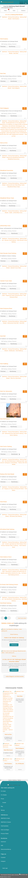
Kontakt (4, 802)
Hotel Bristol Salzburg (5, 603)
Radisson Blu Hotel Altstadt (7, 474)
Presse (2, 798)
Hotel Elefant (3, 501)
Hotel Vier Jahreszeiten (6, 391)
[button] (2, 618)
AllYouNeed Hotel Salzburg (7, 529)
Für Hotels (3, 791)
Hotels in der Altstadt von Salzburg (14, 637)
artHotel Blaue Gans (5, 225)
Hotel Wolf (2, 336)
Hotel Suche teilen (22, 618)
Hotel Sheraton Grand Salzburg (8, 253)
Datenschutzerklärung (6, 849)
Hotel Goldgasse (4, 108)
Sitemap (3, 810)
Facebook (3, 857)
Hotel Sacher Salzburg (6, 446)
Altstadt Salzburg (14, 634)
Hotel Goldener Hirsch (5, 557)
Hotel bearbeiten (4, 825)
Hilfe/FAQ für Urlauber (6, 822)
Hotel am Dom (3, 142)
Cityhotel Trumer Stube (6, 280)
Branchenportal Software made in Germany (9, 874)
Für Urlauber (4, 794)
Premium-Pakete (4, 833)
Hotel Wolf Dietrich (5, 419)
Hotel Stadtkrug (4, 363)
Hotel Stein (3, 73)
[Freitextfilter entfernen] (21, 2)
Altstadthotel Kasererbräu (6, 170)
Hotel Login (5, 868)
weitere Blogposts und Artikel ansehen (15, 676)
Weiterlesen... (14, 644)
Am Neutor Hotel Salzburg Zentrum (9, 584)
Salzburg (14, 656)
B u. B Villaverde (20, 763)
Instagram (3, 861)
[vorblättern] (24, 26)
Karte (14, 10)
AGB (2, 845)
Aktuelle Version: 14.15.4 (5, 876)
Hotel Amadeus (4, 38)
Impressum (3, 841)
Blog (2, 806)
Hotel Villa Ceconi (8, 750)
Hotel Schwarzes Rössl (6, 308)
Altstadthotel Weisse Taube (7, 198)
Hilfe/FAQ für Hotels (5, 818)
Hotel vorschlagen (5, 829)
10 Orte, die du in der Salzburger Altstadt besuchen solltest (14, 660)
